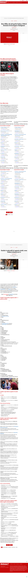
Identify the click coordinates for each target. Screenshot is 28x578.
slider (12, 214)
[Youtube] (26, 0)
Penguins (16, 160)
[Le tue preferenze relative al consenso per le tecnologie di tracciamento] (26, 576)
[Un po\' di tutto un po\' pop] (3, 2)
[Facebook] (20, 0)
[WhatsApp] (25, 0)
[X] (24, 0)
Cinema (8, 18)
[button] (27, 2)
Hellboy (16, 204)
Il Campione (2, 153)
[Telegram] (23, 0)
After (1, 139)
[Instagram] (21, 0)
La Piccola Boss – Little (18, 146)
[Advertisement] (14, 10)
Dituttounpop (5, 18)
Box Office (9, 214)
